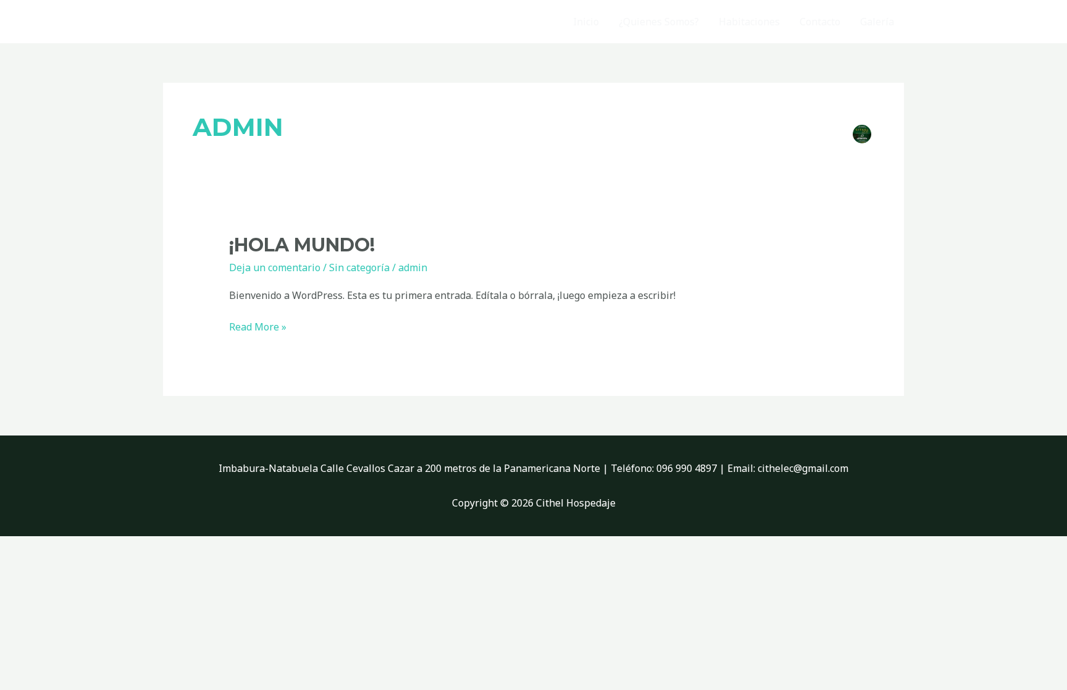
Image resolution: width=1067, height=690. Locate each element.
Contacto (820, 21)
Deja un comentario (274, 267)
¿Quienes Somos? (659, 21)
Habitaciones (749, 21)
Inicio (586, 21)
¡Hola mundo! (302, 245)
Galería (877, 21)
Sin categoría (359, 267)
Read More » (258, 326)
